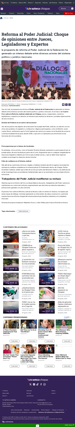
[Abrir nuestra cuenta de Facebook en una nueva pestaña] (41, 384)
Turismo (11, 13)
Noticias (45, 3)
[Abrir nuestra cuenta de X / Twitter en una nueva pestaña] (30, 384)
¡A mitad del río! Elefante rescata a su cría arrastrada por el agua (29, 263)
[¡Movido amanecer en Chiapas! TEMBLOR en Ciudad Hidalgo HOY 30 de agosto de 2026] (47, 293)
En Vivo (70, 13)
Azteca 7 (30, 3)
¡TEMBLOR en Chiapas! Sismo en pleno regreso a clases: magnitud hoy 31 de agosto (29, 249)
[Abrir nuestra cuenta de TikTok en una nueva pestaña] (37, 384)
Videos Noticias (23, 211)
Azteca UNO (22, 3)
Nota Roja (20, 13)
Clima (28, 13)
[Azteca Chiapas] (37, 8)
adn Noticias (53, 3)
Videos (61, 3)
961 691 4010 (41, 404)
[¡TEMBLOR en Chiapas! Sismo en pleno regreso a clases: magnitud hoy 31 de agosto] (11, 250)
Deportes (38, 3)
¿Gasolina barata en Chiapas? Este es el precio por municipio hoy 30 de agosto (29, 292)
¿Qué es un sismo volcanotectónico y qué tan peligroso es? (29, 234)
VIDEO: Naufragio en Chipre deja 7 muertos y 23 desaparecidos (64, 277)
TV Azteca (14, 3)
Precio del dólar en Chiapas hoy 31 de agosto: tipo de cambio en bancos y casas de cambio (65, 249)
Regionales (68, 3)
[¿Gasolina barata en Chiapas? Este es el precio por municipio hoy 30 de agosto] (11, 293)
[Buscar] (72, 8)
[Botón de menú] (2, 9)
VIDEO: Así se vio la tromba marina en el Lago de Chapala (28, 305)
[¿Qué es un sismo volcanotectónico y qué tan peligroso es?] (11, 236)
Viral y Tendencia (38, 13)
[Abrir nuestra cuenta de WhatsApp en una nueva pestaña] (44, 384)
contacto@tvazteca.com (44, 402)
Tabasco (50, 13)
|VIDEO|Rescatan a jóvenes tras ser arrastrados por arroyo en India (28, 277)
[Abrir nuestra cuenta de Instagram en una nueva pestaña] (34, 384)
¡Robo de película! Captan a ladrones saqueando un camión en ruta (65, 305)
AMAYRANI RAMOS (14, 105)
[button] (37, 426)
